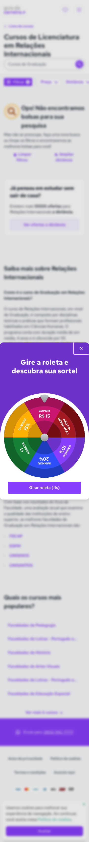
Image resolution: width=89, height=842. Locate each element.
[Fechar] (81, 348)
